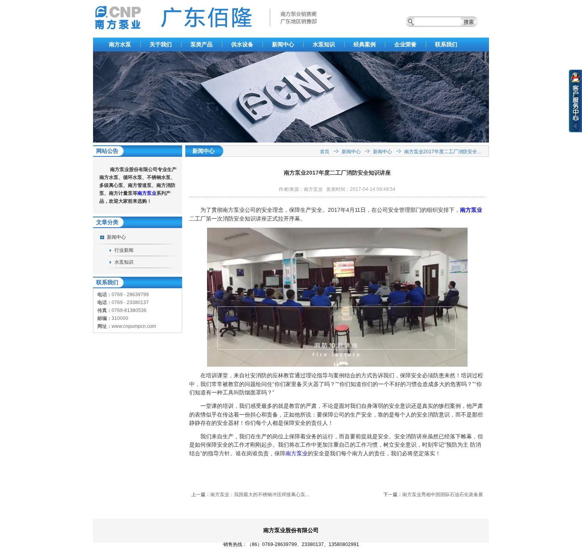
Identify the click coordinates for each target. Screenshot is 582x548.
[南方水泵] (291, 141)
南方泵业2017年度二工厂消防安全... (442, 151)
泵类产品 (201, 44)
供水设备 (242, 44)
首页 (324, 151)
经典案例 (365, 44)
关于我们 (161, 44)
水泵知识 (324, 44)
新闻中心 (283, 44)
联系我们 (446, 44)
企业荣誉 (405, 44)
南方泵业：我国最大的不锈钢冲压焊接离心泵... (259, 494)
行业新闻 (123, 250)
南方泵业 (146, 193)
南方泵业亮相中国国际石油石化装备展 (442, 494)
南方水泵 (120, 44)
